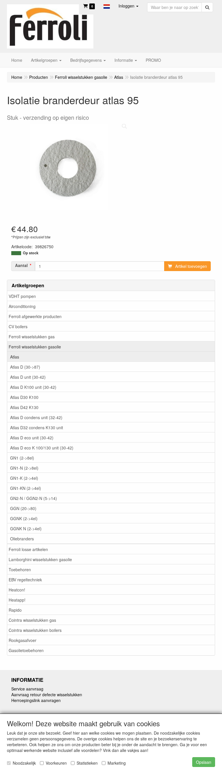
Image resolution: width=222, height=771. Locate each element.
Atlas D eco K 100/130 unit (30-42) (41, 448)
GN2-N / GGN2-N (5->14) (33, 498)
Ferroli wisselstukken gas (32, 336)
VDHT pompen (22, 296)
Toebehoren (20, 569)
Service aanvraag (27, 689)
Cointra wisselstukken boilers (35, 630)
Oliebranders (22, 539)
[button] (106, 6)
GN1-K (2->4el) (24, 478)
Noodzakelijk (24, 763)
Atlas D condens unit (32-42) (36, 417)
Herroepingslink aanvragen (36, 700)
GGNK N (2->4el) (26, 528)
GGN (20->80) (23, 508)
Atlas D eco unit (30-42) (31, 437)
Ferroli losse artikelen (28, 549)
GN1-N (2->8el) (24, 468)
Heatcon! (17, 590)
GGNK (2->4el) (24, 518)
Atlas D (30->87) (25, 367)
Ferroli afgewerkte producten (35, 316)
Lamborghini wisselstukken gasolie (40, 559)
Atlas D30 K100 (24, 397)
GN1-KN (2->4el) (25, 488)
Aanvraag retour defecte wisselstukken (46, 694)
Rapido (15, 610)
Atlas (14, 357)
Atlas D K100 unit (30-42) (33, 387)
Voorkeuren (56, 763)
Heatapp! (17, 600)
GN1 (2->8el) (22, 458)
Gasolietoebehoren (26, 650)
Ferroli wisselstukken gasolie (35, 347)
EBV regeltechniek (25, 580)
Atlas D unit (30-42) (28, 377)
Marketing (117, 763)
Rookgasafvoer (22, 640)
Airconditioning (22, 306)
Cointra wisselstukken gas (32, 620)
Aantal (21, 265)
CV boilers (18, 326)
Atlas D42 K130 (24, 407)
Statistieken (87, 763)
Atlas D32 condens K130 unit (36, 427)
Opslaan (203, 762)
